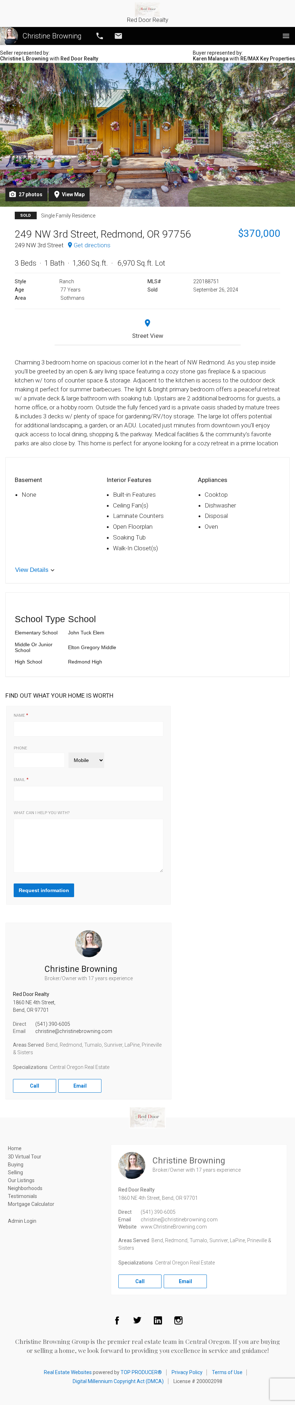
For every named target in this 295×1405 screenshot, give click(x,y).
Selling (15, 1172)
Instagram (178, 1320)
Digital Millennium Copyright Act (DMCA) (118, 1381)
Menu (286, 36)
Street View (147, 335)
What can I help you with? (41, 813)
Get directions (92, 245)
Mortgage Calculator (31, 1204)
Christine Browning (52, 36)
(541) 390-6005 (52, 1024)
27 (30, 194)
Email (118, 36)
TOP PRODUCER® (141, 1372)
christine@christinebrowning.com (73, 1031)
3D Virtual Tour (24, 1157)
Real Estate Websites (68, 1372)
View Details (32, 569)
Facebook (117, 1320)
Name (19, 715)
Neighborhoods (25, 1188)
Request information (44, 890)
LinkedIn (158, 1320)
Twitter (137, 1320)
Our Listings (21, 1180)
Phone (20, 748)
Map (73, 194)
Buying (15, 1164)
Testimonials (22, 1196)
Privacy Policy (187, 1372)
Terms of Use (227, 1372)
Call (100, 36)
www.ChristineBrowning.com (174, 1227)
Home (15, 1148)
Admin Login (22, 1221)
